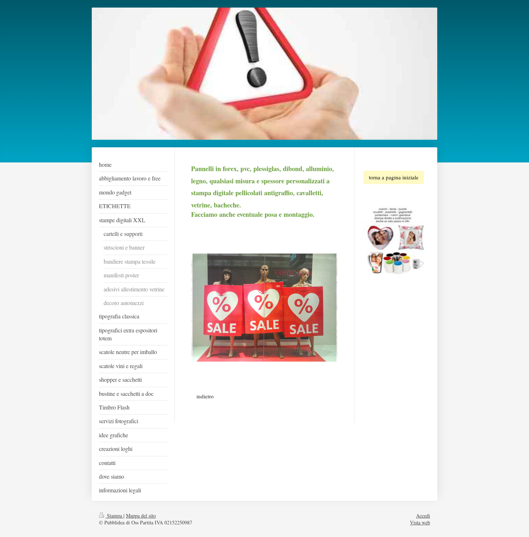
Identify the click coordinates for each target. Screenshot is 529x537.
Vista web (420, 522)
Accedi (423, 515)
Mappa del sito (141, 515)
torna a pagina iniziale (394, 177)
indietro (205, 396)
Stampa (114, 515)
